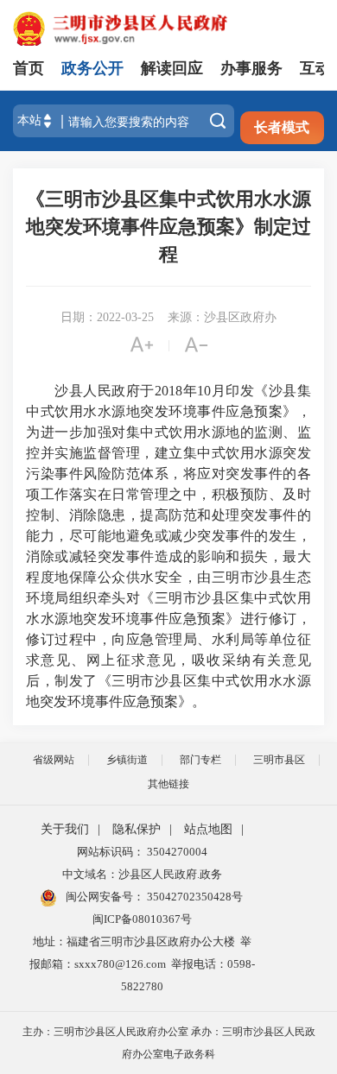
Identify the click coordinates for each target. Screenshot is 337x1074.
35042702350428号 (193, 896)
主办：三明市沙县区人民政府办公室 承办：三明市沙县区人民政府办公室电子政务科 (168, 1043)
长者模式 (281, 127)
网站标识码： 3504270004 (142, 851)
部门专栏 (200, 760)
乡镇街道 (127, 760)
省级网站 (53, 760)
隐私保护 (136, 829)
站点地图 (208, 829)
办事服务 (251, 68)
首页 (28, 68)
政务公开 (92, 68)
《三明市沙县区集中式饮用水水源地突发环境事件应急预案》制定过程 (168, 226)
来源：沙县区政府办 (222, 317)
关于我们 (65, 829)
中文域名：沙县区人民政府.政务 (142, 874)
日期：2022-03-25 (107, 317)
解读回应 (172, 68)
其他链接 (168, 784)
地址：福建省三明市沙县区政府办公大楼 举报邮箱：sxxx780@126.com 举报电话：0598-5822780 (142, 964)
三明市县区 (279, 760)
